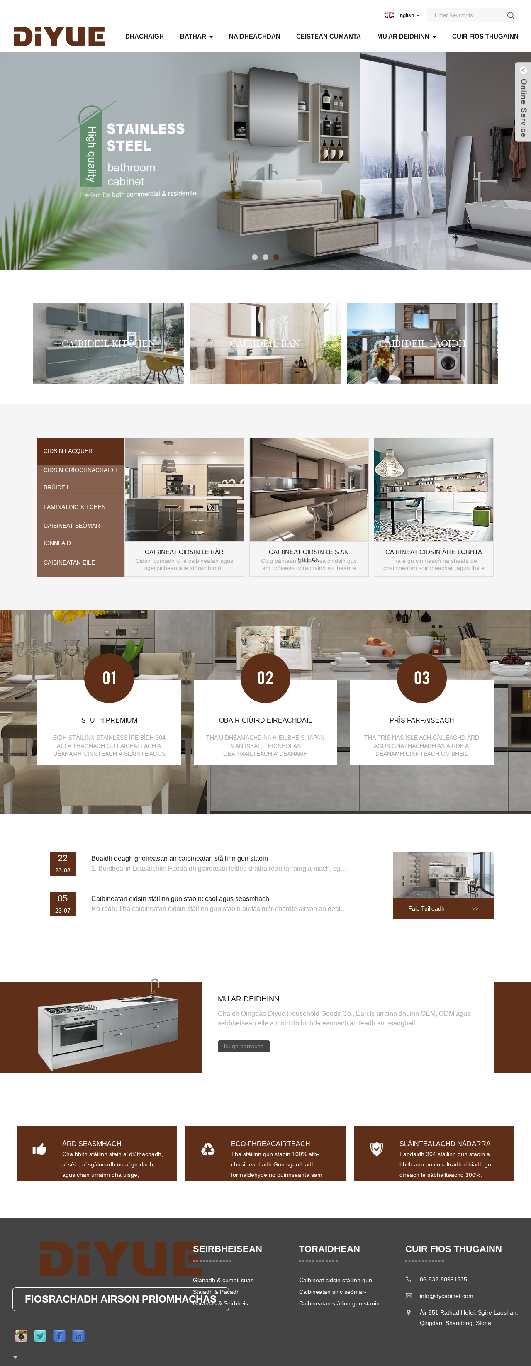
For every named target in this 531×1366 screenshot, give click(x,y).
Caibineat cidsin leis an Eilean (309, 552)
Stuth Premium (109, 720)
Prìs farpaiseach (422, 720)
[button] (11, 161)
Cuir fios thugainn (485, 36)
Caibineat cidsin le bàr (184, 551)
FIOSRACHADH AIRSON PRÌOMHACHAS (121, 1299)
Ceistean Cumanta (328, 36)
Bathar (193, 36)
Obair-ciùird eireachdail (265, 720)
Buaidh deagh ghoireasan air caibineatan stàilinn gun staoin (179, 858)
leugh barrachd (244, 1046)
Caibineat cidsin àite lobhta (433, 551)
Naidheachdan (254, 36)
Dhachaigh (144, 36)
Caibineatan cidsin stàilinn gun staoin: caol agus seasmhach (180, 898)
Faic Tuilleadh (426, 908)
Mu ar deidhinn (403, 36)
